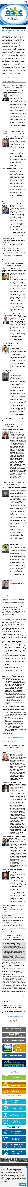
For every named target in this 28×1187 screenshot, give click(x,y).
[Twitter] (17, 1020)
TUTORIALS (5, 32)
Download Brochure (18, 77)
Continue (22, 1184)
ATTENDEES (23, 30)
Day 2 (10, 77)
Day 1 (6, 77)
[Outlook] (11, 1020)
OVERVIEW (4, 30)
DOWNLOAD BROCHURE (13, 30)
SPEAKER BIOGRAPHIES (15, 32)
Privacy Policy (15, 1179)
